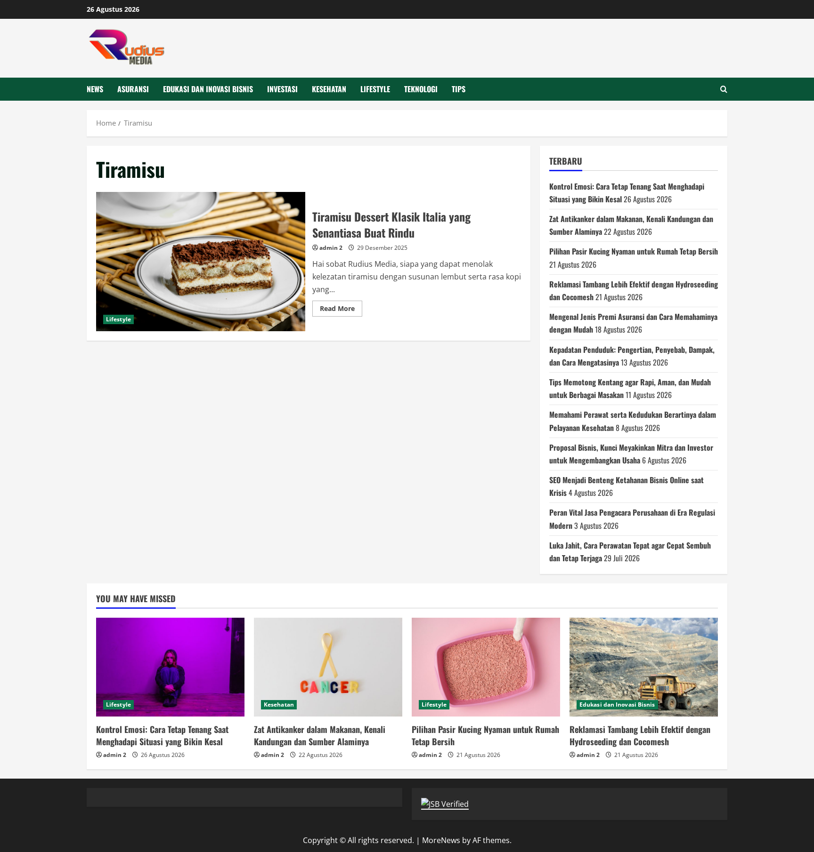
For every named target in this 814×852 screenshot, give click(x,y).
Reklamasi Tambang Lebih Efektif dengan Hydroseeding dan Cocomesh (640, 735)
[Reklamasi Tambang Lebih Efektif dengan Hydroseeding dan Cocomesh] (644, 667)
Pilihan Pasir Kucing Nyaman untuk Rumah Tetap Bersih (633, 251)
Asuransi (133, 89)
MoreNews (441, 840)
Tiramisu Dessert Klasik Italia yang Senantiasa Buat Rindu (200, 261)
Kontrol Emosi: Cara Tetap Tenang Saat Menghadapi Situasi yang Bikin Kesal (162, 735)
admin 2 (330, 248)
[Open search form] (723, 89)
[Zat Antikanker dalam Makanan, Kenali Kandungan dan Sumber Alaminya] (328, 667)
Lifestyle (375, 89)
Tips (458, 89)
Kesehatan (329, 89)
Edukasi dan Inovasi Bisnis (208, 89)
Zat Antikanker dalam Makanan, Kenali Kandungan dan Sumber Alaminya (319, 735)
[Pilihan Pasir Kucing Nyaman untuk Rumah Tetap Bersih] (486, 667)
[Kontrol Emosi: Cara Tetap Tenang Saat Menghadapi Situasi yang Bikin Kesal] (170, 667)
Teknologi (421, 89)
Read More (341, 310)
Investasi (282, 89)
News (95, 89)
